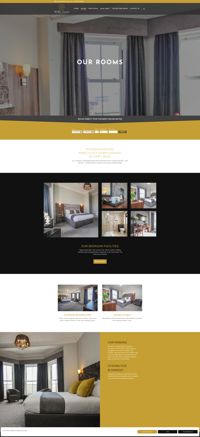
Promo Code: (112, 129)
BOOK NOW (100, 261)
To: (84, 129)
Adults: (96, 129)
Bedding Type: (103, 129)
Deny (167, 431)
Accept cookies (147, 431)
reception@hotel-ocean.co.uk (64, 1)
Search (123, 131)
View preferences (188, 431)
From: (73, 129)
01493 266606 (80, 1)
